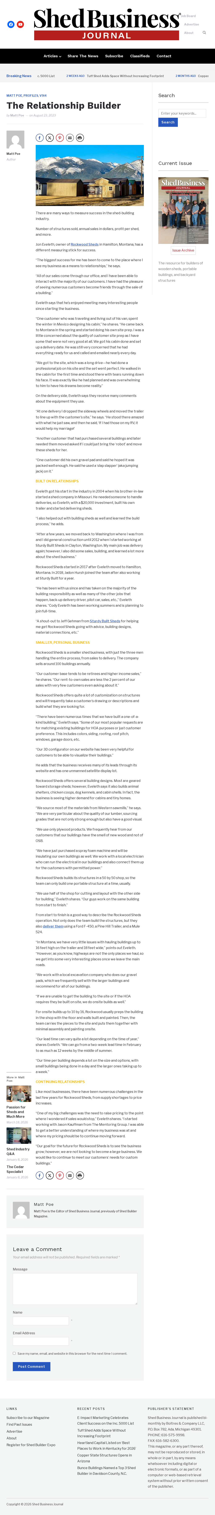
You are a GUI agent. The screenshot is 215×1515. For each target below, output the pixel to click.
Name (17, 1312)
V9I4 (43, 95)
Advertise (191, 24)
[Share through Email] (70, 138)
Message (20, 1269)
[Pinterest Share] (60, 138)
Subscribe (114, 56)
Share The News (83, 56)
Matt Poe (14, 95)
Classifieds (140, 56)
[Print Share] (80, 138)
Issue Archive (183, 250)
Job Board (188, 16)
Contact (164, 56)
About (189, 33)
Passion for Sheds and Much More (16, 1112)
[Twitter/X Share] (50, 138)
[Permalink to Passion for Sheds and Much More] (19, 1093)
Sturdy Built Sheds (105, 621)
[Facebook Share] (40, 138)
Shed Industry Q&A (18, 1151)
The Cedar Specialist (15, 1169)
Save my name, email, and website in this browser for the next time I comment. (72, 1353)
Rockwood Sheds (85, 244)
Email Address (24, 1333)
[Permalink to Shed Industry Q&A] (19, 1135)
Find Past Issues (19, 1425)
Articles (51, 56)
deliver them (53, 926)
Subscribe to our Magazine (28, 1418)
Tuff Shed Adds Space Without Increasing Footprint (105, 76)
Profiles (31, 95)
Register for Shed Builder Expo (31, 1445)
